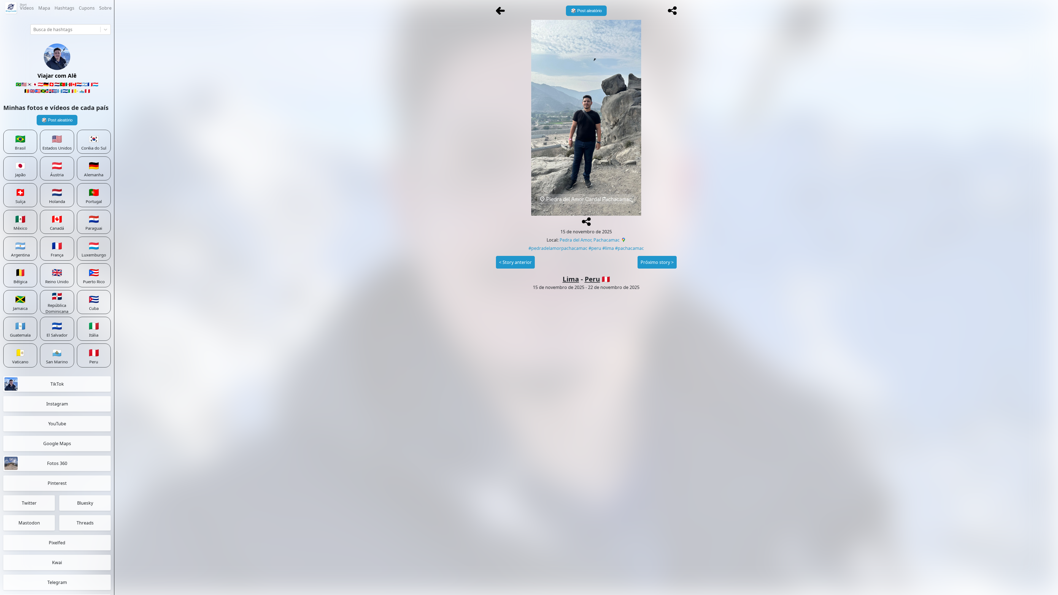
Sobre (105, 8)
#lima (608, 248)
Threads (85, 523)
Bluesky (85, 503)
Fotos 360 (57, 463)
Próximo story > (657, 262)
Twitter (29, 503)
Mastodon (29, 523)
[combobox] (33, 29)
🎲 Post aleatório (57, 120)
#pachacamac (629, 248)
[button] (672, 10)
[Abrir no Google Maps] (623, 240)
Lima (571, 278)
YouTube (57, 424)
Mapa (44, 8)
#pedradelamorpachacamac (557, 248)
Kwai (57, 562)
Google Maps (57, 443)
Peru (592, 278)
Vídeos (27, 7)
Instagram (57, 404)
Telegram (57, 582)
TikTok (57, 384)
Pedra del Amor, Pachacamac (590, 240)
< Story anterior (515, 262)
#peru (595, 248)
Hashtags (64, 8)
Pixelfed (57, 543)
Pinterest (57, 483)
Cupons (87, 8)
